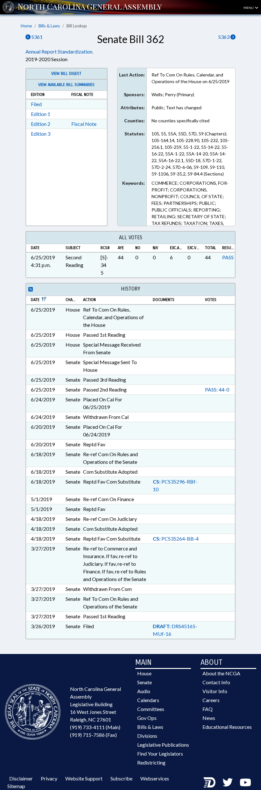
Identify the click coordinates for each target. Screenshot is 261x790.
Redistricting (151, 762)
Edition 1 (40, 114)
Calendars (148, 700)
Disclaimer (21, 778)
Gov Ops (147, 718)
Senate (144, 682)
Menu (248, 8)
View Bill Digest (66, 73)
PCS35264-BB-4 (176, 538)
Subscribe (121, 778)
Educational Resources (227, 727)
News (208, 718)
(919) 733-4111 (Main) (95, 727)
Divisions (147, 736)
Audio (143, 691)
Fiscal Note (83, 124)
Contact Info (216, 682)
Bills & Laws (49, 25)
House (144, 673)
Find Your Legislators (160, 753)
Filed (36, 104)
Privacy (49, 778)
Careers (211, 700)
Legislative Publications (163, 745)
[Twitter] (227, 782)
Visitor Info (214, 691)
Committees (150, 709)
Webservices (154, 778)
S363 (224, 37)
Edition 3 (40, 134)
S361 (37, 37)
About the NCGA (221, 673)
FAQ (207, 709)
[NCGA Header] (90, 7)
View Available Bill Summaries (66, 84)
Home (26, 25)
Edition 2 (40, 124)
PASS (228, 257)
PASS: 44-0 (217, 389)
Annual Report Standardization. (59, 51)
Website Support (83, 778)
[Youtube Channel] (245, 782)
